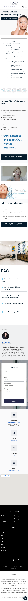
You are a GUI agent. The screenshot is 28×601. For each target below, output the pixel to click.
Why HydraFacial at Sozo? (15, 56)
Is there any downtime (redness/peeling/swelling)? (15, 70)
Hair (2, 541)
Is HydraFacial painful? (14, 77)
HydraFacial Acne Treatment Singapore (11, 44)
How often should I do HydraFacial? (14, 66)
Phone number (7, 383)
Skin (2, 535)
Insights (3, 547)
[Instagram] (14, 560)
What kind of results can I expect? (15, 62)
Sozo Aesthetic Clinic (14, 422)
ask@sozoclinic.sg (14, 470)
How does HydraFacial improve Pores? (14, 48)
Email (5, 377)
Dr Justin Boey (6, 342)
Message (6, 389)
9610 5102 (12, 7)
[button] (14, 174)
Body (2, 544)
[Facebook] (9, 560)
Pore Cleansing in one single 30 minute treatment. (14, 52)
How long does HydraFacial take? (16, 74)
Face (2, 538)
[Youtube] (18, 560)
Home (2, 532)
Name (5, 371)
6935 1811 (4, 7)
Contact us (3, 550)
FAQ (7, 58)
